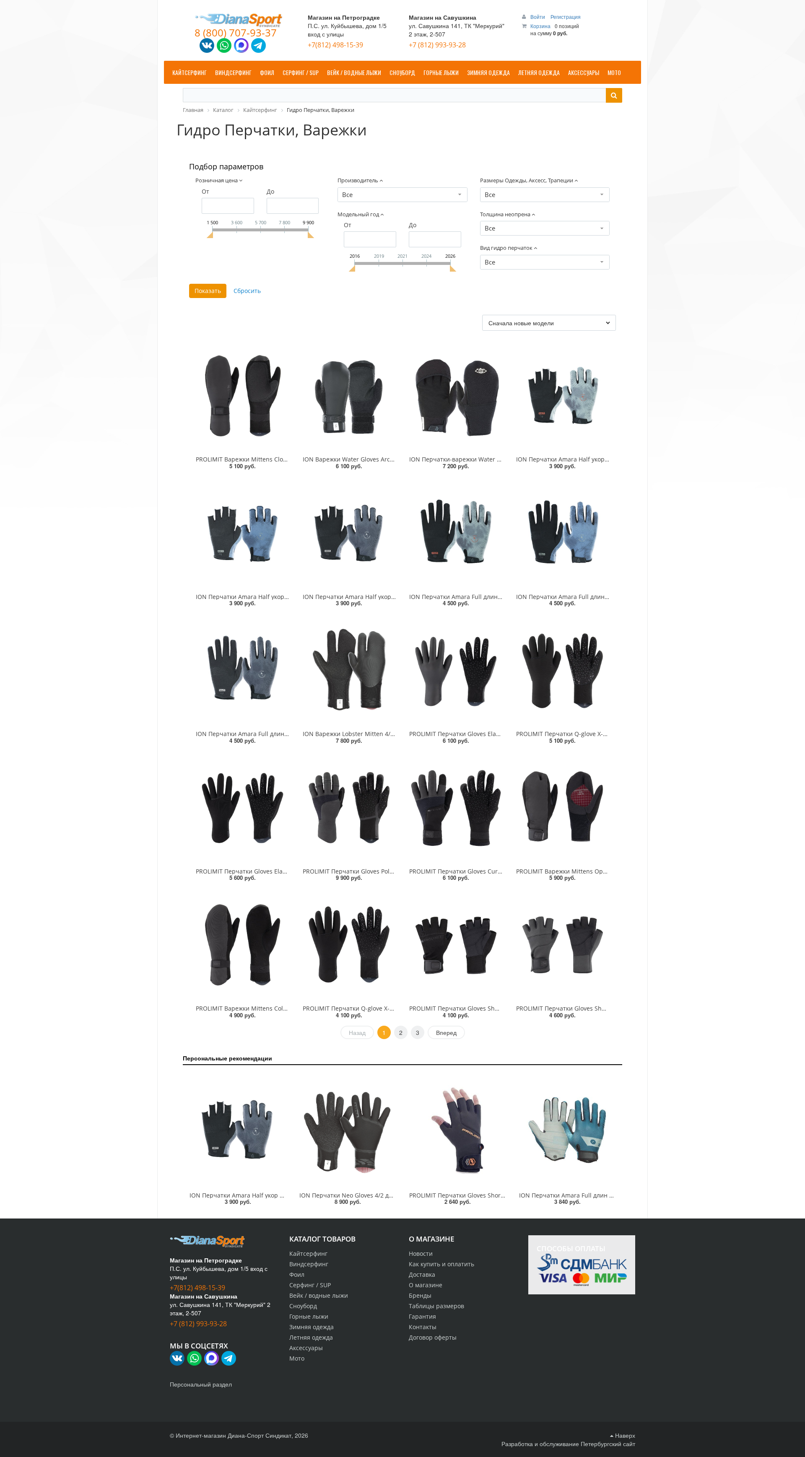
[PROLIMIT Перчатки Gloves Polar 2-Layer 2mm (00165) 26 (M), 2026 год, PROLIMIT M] (349, 808)
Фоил (296, 1274)
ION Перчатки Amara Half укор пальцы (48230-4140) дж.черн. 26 (395, 597)
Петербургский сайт (608, 1443)
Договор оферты (433, 1337)
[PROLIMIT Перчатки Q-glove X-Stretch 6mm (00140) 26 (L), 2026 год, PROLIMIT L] (563, 670)
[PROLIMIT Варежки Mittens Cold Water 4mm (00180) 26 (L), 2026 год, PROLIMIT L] (242, 945)
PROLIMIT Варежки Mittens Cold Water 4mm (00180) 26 (273, 1008)
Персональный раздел (201, 1384)
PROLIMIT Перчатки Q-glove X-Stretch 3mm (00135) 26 (379, 1008)
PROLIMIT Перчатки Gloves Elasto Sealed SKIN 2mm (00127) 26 (497, 734)
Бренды (420, 1295)
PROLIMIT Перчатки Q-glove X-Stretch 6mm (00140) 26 (592, 734)
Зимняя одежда (311, 1327)
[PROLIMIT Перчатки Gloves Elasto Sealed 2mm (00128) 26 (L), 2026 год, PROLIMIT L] (242, 808)
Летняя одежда (311, 1337)
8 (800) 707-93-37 (236, 32)
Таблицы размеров (436, 1306)
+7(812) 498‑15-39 (335, 44)
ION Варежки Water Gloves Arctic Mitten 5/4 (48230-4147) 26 (388, 459)
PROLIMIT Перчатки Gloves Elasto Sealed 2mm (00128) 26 (277, 871)
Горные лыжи (308, 1316)
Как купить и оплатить (441, 1264)
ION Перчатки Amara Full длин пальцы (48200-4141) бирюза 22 (610, 1195)
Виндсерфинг (308, 1264)
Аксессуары (306, 1348)
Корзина (540, 25)
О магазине (425, 1285)
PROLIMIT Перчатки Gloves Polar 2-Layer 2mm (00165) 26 (383, 871)
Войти (538, 16)
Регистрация (566, 16)
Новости (421, 1253)
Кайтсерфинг (308, 1253)
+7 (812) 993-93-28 (437, 44)
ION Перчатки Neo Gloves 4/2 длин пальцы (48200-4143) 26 (384, 1195)
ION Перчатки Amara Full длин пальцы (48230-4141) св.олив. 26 (500, 597)
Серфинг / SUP (310, 1285)
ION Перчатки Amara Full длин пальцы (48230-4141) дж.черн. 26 (288, 734)
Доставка (422, 1274)
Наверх (624, 1435)
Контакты (422, 1327)
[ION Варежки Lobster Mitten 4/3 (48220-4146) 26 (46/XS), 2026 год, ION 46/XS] (349, 670)
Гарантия (422, 1316)
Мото (296, 1358)
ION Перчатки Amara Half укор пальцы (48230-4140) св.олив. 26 (607, 459)
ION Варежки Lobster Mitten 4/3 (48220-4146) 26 (371, 734)
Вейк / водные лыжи (318, 1295)
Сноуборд (303, 1306)
